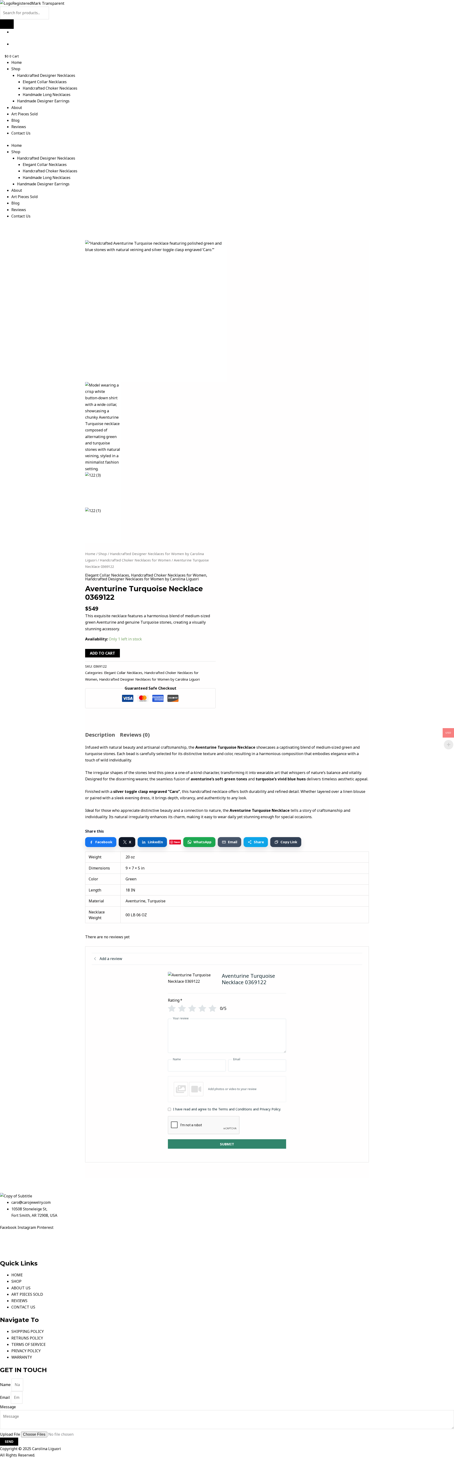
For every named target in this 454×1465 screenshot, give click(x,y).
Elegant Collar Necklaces (45, 81)
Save (177, 842)
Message (8, 1406)
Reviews (18, 126)
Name (6, 1384)
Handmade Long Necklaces (46, 94)
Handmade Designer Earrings (43, 101)
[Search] (7, 24)
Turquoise (156, 901)
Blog (15, 120)
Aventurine (135, 901)
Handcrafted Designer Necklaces (46, 75)
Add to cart (102, 653)
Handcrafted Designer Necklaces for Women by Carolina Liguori (142, 579)
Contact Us (21, 133)
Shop (15, 68)
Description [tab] (100, 734)
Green (131, 879)
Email (5, 1397)
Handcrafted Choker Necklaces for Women (135, 560)
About (16, 107)
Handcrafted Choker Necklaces (50, 88)
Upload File (10, 1434)
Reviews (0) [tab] (135, 734)
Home (16, 62)
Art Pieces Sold (24, 114)
